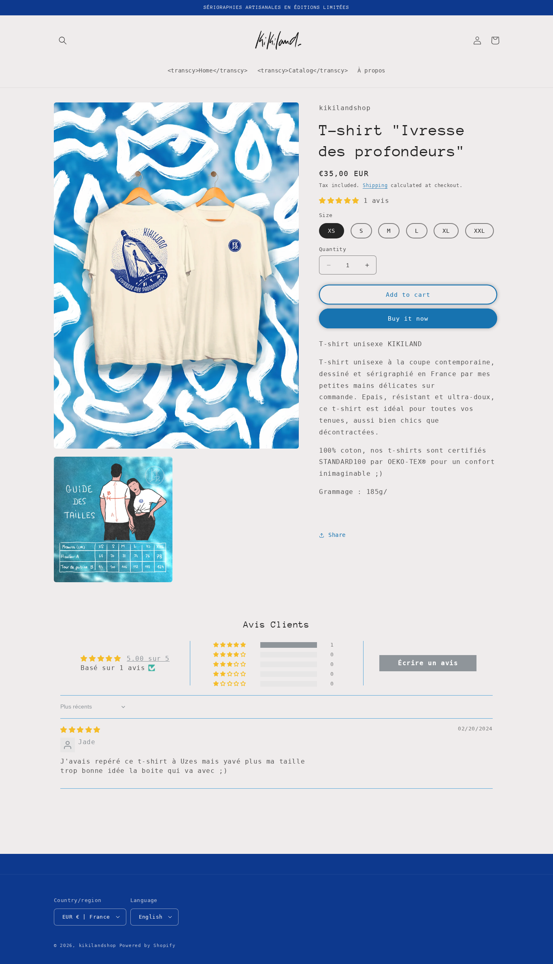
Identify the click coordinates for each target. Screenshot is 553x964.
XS (331, 231)
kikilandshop (97, 945)
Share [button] (337, 535)
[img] (80, 730)
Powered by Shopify (147, 945)
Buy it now (408, 318)
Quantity (332, 249)
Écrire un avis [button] (428, 663)
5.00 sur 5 (148, 658)
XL (446, 231)
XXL (479, 231)
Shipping (375, 185)
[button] (63, 40)
